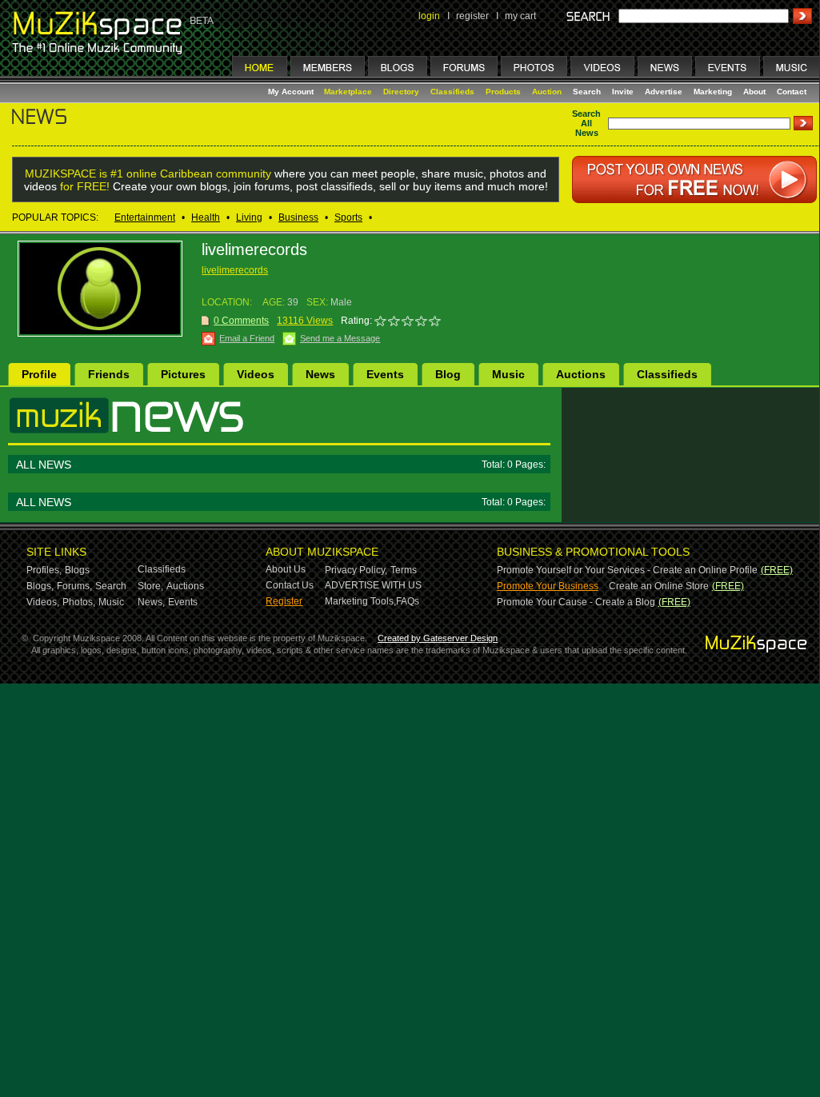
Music (508, 374)
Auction (547, 91)
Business (298, 217)
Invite (623, 91)
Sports (348, 217)
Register (284, 601)
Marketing (713, 91)
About (754, 91)
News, (151, 602)
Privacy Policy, (356, 570)
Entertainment (144, 217)
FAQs (407, 601)
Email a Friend (246, 338)
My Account (292, 91)
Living (249, 217)
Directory (401, 91)
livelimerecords (235, 270)
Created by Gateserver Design (438, 638)
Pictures (183, 374)
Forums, (74, 586)
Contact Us (290, 585)
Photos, (78, 602)
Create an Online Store (659, 586)
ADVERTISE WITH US (373, 585)
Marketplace (348, 91)
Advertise (663, 91)
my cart (520, 16)
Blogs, (40, 586)
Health (205, 217)
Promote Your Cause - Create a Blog (576, 602)
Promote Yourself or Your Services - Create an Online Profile (627, 570)
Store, (150, 586)
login (429, 16)
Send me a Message (340, 338)
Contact (791, 91)
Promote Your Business (547, 586)
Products (503, 91)
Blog (448, 374)
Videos (255, 374)
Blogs (77, 570)
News (320, 374)
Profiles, (44, 570)
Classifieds (452, 91)
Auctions (581, 374)
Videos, (42, 602)
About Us (286, 569)
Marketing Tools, (360, 601)
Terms (403, 570)
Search (587, 91)
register (472, 16)
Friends (109, 374)
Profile (39, 374)
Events (385, 374)
